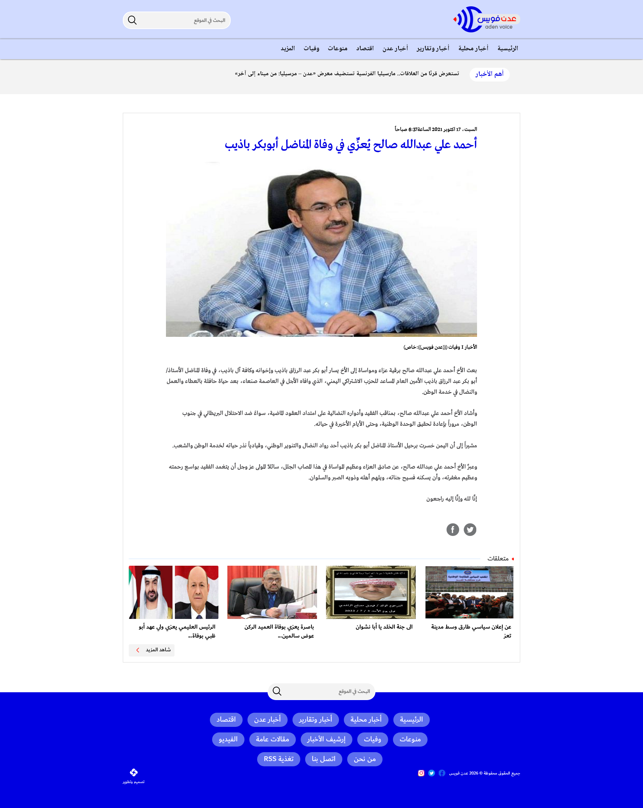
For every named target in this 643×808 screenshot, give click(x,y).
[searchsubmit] (132, 20)
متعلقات (498, 558)
